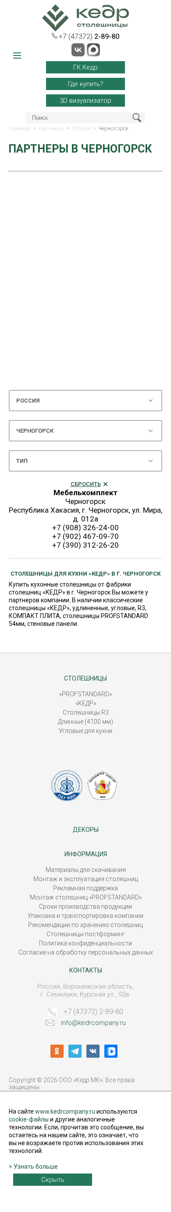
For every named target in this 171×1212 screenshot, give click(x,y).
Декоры (86, 829)
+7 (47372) (89, 36)
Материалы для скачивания (86, 869)
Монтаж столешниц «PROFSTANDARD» (86, 897)
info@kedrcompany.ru (93, 1023)
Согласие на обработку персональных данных (85, 952)
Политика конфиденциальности (85, 943)
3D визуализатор (85, 100)
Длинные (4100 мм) (85, 721)
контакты (85, 970)
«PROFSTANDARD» (85, 694)
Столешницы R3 (86, 712)
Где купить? (85, 84)
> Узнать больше (33, 1166)
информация (85, 854)
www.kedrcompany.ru (65, 1111)
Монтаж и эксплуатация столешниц (85, 878)
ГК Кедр (85, 67)
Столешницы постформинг (85, 934)
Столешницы (85, 678)
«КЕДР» (85, 703)
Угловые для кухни (85, 730)
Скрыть (52, 1180)
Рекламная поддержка (85, 888)
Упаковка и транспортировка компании (85, 915)
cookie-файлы (29, 1119)
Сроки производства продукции (85, 906)
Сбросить (86, 484)
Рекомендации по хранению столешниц (85, 924)
